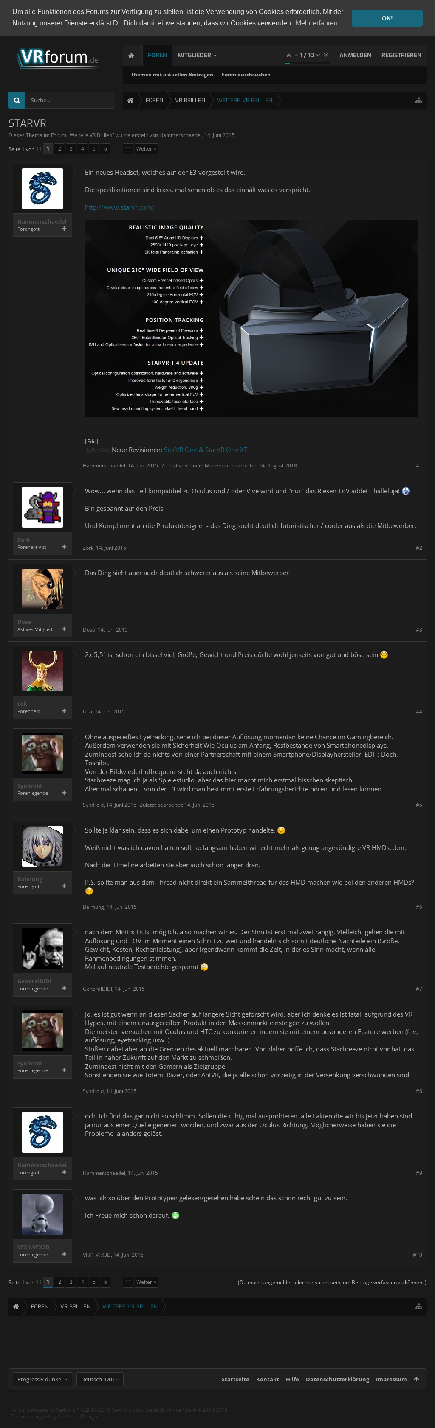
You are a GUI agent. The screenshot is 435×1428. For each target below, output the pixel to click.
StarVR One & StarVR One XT (205, 449)
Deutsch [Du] (97, 1379)
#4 (419, 711)
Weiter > (146, 148)
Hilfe (292, 1379)
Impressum (391, 1379)
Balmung (29, 879)
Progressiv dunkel (39, 1379)
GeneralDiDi (34, 981)
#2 (419, 548)
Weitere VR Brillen (91, 135)
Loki (23, 703)
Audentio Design (77, 1416)
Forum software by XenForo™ (76, 1410)
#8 (419, 1091)
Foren (157, 55)
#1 (419, 465)
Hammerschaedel (180, 135)
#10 (417, 1255)
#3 (419, 629)
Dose (24, 622)
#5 (419, 805)
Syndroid (29, 786)
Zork (23, 540)
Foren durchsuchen (246, 74)
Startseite (235, 1379)
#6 (419, 907)
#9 (419, 1173)
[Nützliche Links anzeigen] (419, 100)
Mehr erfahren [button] (317, 23)
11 (128, 148)
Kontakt (267, 1379)
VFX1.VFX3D (33, 1247)
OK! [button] (387, 18)
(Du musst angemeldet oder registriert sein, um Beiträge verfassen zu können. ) (332, 1282)
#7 (419, 989)
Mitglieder (194, 55)
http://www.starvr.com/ (120, 207)
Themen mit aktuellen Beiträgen (172, 74)
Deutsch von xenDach (186, 1410)
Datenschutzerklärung (337, 1379)
